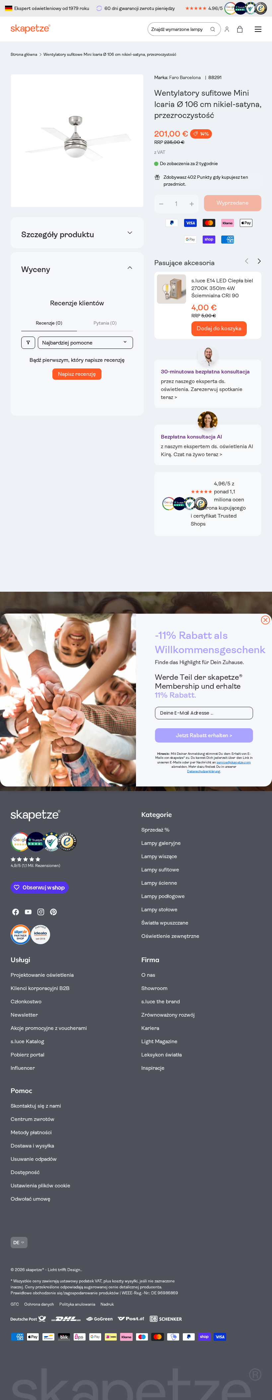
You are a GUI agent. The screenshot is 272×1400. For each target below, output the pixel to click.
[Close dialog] (265, 620)
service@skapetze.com (234, 762)
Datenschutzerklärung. (204, 771)
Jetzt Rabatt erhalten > (204, 735)
